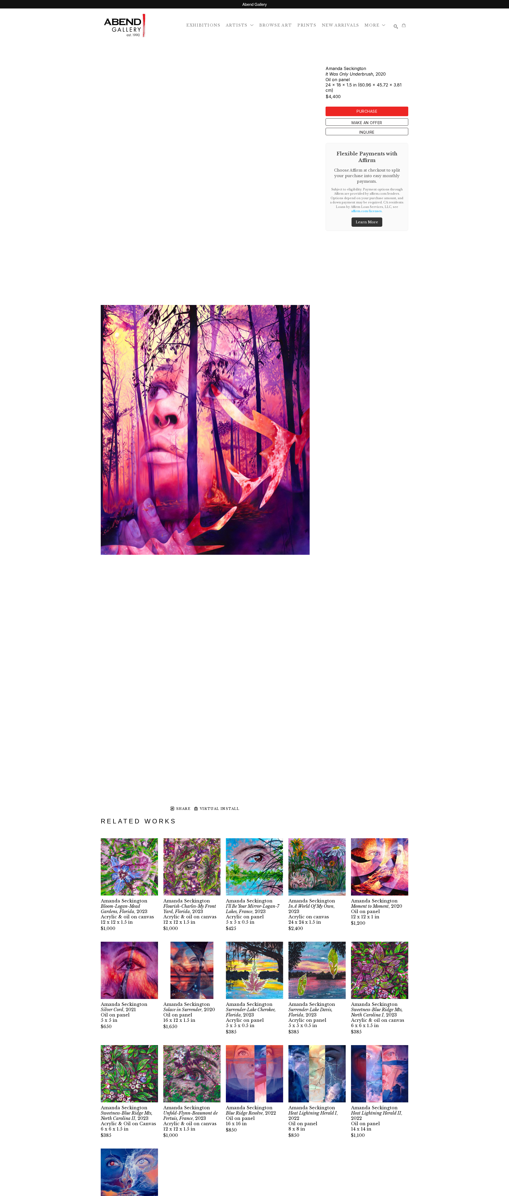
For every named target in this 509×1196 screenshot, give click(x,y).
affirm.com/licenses (366, 211)
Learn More (367, 222)
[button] (240, 25)
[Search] (396, 26)
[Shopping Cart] (404, 25)
